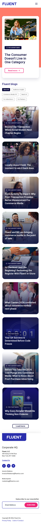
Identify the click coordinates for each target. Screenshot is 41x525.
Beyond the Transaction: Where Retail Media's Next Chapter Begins (18, 130)
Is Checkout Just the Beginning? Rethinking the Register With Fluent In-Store (20, 270)
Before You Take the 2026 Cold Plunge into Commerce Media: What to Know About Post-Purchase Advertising (19, 374)
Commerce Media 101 (10, 94)
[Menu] (36, 4)
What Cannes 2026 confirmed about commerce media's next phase (20, 305)
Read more (12, 70)
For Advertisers (8, 99)
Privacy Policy (6, 520)
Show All (6, 89)
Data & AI (24, 94)
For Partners (21, 99)
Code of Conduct (18, 520)
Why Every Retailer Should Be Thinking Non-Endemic (20, 412)
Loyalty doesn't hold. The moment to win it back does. (19, 166)
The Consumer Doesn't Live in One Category (16, 58)
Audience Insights (18, 89)
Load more (20, 426)
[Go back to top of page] (14, 438)
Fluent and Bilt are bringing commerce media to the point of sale (20, 235)
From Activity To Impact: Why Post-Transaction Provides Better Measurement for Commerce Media (20, 199)
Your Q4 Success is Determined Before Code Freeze (17, 340)
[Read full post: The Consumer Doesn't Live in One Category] (20, 29)
